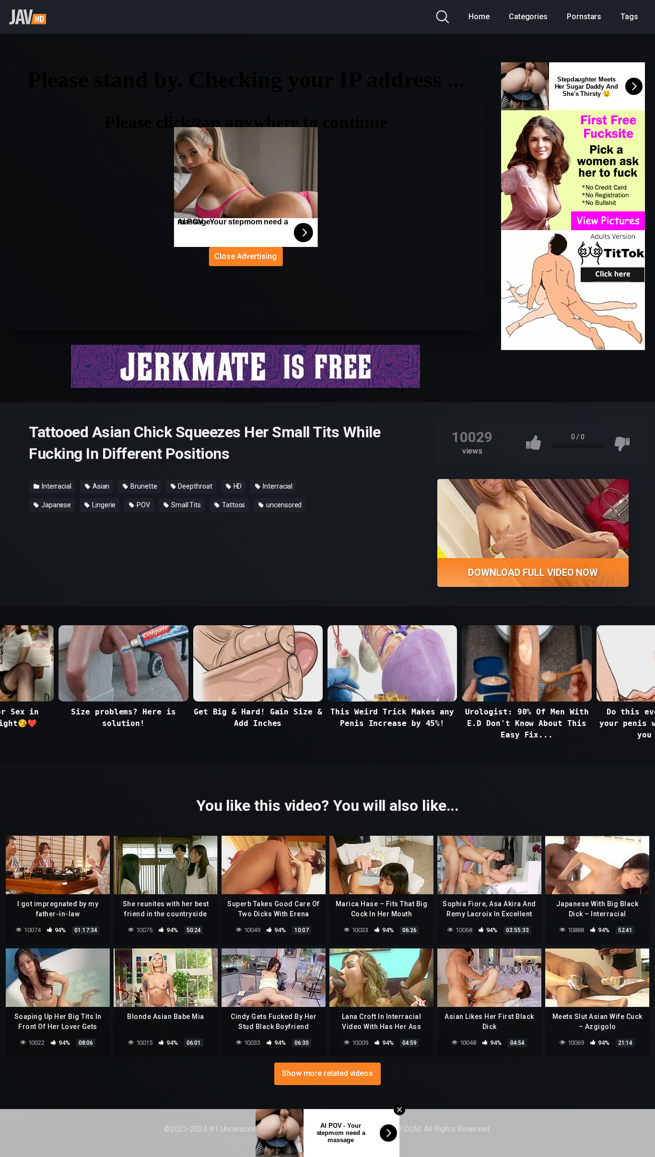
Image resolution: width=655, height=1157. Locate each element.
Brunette (143, 486)
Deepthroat (194, 486)
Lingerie (103, 505)
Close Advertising (245, 256)
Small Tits (185, 505)
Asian (100, 486)
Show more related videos (327, 1073)
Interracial (55, 486)
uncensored (283, 505)
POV (142, 505)
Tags (629, 16)
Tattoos (233, 505)
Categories (528, 16)
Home (479, 16)
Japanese (55, 505)
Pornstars (584, 16)
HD (237, 486)
